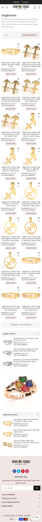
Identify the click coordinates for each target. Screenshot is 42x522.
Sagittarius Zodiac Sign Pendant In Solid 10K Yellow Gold (31, 169)
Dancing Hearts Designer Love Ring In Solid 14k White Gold (26, 350)
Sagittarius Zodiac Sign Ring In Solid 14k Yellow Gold (11, 64)
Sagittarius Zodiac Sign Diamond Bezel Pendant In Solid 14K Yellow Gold (31, 239)
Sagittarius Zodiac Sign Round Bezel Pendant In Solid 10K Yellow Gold (10, 239)
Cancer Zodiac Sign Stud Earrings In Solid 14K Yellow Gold (26, 442)
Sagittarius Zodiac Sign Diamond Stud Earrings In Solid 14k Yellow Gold (31, 64)
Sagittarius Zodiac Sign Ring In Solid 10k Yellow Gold (31, 273)
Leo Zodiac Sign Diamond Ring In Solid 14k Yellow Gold (26, 420)
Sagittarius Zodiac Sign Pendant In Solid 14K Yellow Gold (11, 204)
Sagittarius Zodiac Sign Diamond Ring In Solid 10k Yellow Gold (11, 308)
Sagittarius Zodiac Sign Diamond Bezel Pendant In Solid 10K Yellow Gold (10, 273)
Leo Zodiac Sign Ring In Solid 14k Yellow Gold (26, 431)
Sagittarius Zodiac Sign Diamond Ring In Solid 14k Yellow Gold (31, 308)
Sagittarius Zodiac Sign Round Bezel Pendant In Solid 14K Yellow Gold (31, 204)
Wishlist (17, 2)
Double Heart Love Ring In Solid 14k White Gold (26, 339)
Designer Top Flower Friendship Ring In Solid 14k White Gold (26, 361)
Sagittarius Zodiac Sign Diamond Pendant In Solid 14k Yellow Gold (31, 134)
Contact (25, 2)
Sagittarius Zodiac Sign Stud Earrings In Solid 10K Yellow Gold (31, 99)
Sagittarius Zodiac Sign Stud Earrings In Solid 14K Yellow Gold (11, 134)
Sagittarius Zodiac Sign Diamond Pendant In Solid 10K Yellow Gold (11, 169)
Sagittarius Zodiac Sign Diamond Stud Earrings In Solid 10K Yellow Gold (11, 99)
